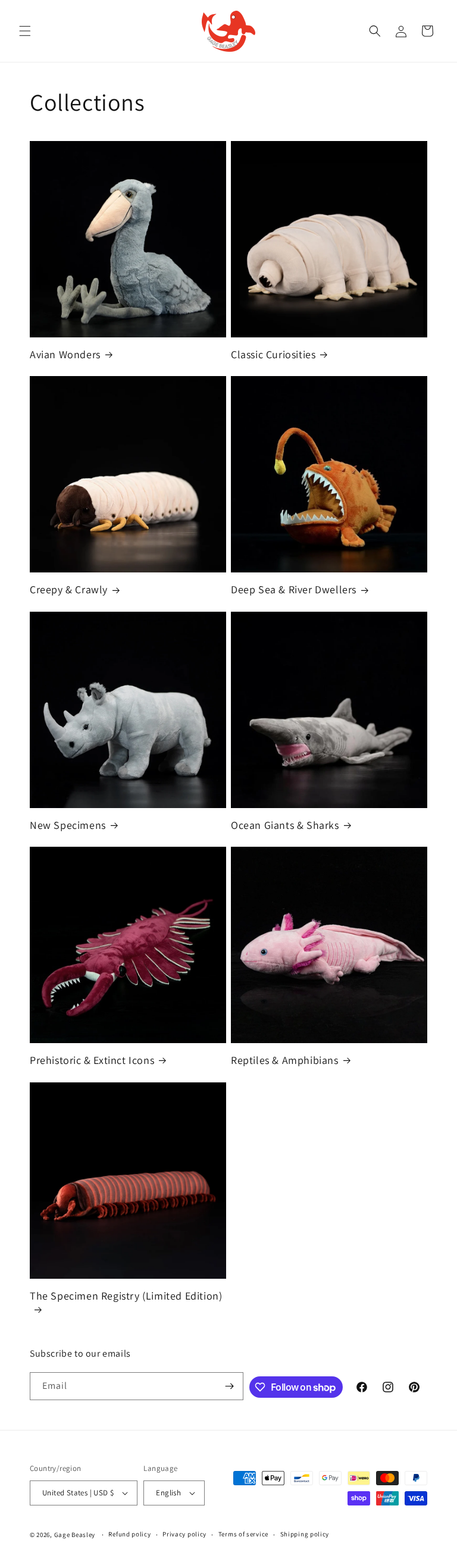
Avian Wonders (65, 354)
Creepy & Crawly (69, 589)
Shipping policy (305, 1534)
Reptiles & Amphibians (285, 1060)
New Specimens (68, 825)
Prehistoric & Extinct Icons (92, 1060)
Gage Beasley (74, 1534)
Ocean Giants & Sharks (285, 825)
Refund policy (129, 1534)
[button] (25, 31)
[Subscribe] (230, 1386)
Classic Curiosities (273, 354)
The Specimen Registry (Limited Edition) (126, 1296)
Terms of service (243, 1534)
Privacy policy (184, 1534)
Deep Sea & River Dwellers (293, 589)
